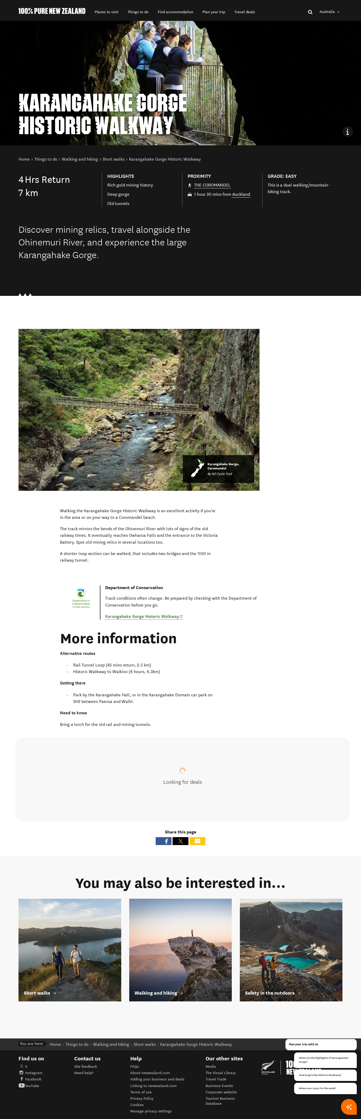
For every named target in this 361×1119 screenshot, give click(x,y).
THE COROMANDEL (212, 185)
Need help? (83, 1073)
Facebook (33, 1079)
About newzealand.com (150, 1073)
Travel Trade (216, 1079)
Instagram (33, 1073)
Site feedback (85, 1066)
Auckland (241, 194)
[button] (106, 12)
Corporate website (221, 1092)
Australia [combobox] (328, 12)
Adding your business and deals (157, 1079)
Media (211, 1066)
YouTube (32, 1086)
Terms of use (141, 1092)
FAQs (134, 1066)
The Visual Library (221, 1073)
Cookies (137, 1105)
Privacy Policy (142, 1098)
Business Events (219, 1086)
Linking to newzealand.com (153, 1086)
